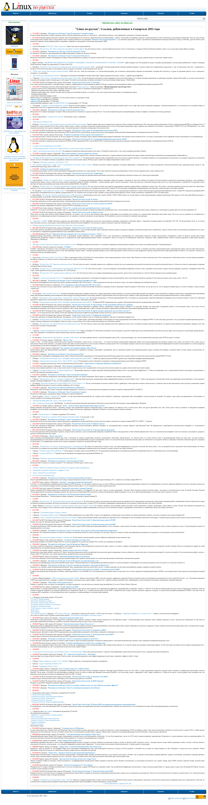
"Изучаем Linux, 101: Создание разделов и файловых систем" (58, 273)
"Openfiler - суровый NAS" (51, 396)
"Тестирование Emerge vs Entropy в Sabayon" (53, 512)
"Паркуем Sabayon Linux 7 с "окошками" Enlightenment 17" (57, 379)
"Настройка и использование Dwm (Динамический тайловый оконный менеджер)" (65, 67)
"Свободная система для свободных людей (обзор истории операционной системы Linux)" (14, 158)
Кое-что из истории (37, 717)
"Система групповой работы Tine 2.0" (51, 278)
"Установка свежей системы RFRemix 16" (51, 451)
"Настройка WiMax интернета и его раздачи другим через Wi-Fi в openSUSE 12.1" (57, 158)
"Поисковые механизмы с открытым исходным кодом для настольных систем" (69, 506)
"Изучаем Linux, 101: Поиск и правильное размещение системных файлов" (62, 49)
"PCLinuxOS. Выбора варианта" (40, 599)
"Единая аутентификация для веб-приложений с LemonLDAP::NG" (60, 331)
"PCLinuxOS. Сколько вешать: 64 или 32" (42, 603)
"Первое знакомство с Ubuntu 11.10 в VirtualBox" (54, 661)
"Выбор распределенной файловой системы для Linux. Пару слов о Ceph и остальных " (58, 225)
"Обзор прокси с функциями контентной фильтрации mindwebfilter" (61, 78)
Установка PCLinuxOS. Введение (41, 695)
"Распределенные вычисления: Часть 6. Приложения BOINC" (58, 319)
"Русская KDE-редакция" (38, 613)
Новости (15, 13)
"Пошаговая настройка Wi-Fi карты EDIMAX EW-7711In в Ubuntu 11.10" (62, 383)
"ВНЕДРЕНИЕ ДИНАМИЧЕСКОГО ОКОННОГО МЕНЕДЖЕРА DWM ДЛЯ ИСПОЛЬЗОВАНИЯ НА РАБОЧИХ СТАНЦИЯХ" (84, 62)
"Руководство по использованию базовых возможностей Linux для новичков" (63, 124)
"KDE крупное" (35, 612)
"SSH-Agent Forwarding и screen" (42, 122)
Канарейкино (14, 69)
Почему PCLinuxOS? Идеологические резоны (45, 718)
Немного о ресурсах (37, 724)
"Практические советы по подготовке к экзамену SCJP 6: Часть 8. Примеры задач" (64, 298)
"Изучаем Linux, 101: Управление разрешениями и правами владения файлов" (64, 186)
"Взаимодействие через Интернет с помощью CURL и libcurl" (60, 337)
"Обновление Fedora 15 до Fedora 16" (52, 257)
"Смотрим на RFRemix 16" (47, 453)
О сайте (192, 13)
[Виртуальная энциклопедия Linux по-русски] (103, 6)
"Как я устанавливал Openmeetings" (43, 403)
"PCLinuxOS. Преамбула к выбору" (41, 601)
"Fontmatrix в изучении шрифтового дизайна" (54, 105)
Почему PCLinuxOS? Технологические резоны (45, 720)
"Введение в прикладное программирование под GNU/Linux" (58, 458)
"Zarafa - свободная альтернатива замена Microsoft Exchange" (58, 517)
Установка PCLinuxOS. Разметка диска (43, 698)
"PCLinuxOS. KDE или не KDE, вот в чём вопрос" (45, 604)
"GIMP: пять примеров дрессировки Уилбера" (65, 578)
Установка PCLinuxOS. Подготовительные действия (47, 696)
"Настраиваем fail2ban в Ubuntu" (50, 515)
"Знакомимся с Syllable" (40, 221)
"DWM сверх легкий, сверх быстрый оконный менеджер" (50, 71)
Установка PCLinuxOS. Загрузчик (41, 700)
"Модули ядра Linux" (83, 87)
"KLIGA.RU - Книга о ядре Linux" (56, 46)
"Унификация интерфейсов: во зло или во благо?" (137, 613)
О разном (161, 13)
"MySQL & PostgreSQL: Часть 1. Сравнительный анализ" (61, 180)
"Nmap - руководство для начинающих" (44, 473)
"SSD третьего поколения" (62, 613)
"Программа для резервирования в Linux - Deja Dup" (56, 780)
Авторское (124, 13)
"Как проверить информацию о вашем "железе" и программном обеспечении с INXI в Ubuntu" (62, 165)
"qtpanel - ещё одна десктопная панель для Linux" (47, 151)
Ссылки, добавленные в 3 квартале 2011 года (117, 783)
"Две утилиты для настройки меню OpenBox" (46, 75)
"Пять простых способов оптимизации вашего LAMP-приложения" (62, 195)
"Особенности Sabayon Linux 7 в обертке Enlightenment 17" (56, 370)
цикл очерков (48, 711)
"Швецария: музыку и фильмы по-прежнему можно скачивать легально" (54, 244)
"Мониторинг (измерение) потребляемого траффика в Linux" (50, 470)
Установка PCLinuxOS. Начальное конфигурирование (47, 702)
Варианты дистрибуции (38, 722)
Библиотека (52, 13)
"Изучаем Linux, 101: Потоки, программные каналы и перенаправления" (62, 446)
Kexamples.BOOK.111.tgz (61, 103)
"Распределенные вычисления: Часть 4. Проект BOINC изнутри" (58, 361)
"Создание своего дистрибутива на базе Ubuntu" (47, 146)
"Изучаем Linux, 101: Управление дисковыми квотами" (56, 264)
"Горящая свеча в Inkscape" (55, 117)
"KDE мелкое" (34, 610)
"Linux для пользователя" (14, 102)
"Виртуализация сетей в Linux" (51, 293)
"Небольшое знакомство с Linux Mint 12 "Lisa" (54, 162)
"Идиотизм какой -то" (44, 414)
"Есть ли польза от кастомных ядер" (43, 475)
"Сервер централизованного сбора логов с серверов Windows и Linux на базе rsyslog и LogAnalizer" (62, 148)
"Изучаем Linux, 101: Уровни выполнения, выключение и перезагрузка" (61, 501)
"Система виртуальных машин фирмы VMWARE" (14, 189)
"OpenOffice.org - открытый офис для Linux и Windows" (14, 132)
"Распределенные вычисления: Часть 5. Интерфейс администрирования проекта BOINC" (66, 302)
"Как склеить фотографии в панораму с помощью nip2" (56, 537)
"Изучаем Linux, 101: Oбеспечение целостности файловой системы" (60, 324)
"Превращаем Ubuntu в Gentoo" (48, 666)
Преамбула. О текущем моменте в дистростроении (46, 715)
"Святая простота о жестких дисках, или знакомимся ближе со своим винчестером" (57, 652)
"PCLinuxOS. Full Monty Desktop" (40, 606)
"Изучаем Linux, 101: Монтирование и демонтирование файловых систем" (62, 268)
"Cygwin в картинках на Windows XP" (50, 664)
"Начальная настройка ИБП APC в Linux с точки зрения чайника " (52, 401)
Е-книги (89, 13)
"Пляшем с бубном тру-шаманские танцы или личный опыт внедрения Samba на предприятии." (61, 468)
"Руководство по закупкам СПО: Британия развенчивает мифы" (60, 417)
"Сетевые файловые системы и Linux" (53, 191)
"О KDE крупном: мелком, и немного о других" (45, 608)
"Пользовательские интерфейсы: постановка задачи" (86, 615)
